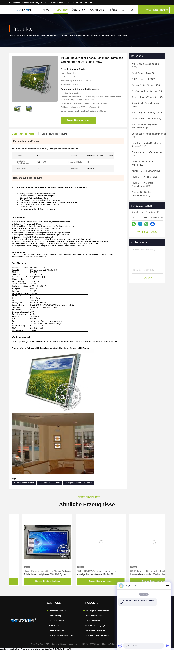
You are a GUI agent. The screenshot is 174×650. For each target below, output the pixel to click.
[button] (13, 547)
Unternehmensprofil (57, 611)
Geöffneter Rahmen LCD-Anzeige (40, 35)
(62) (147, 97)
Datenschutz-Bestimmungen (61, 635)
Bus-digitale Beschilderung (96, 630)
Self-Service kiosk (93, 620)
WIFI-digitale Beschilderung (97, 611)
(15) (147, 154)
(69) (146, 118)
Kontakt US (54, 625)
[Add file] (120, 646)
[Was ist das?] (146, 224)
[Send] (167, 646)
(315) (147, 112)
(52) (144, 163)
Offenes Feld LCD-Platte (49, 483)
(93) (147, 91)
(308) (145, 105)
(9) (146, 144)
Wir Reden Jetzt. (147, 231)
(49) (149, 135)
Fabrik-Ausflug (55, 616)
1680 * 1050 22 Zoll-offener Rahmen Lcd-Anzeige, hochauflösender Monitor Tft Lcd (83, 573)
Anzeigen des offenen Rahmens (78, 483)
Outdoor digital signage (95, 625)
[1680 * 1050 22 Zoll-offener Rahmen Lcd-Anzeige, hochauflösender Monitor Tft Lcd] (87, 541)
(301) (144, 73)
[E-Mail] (152, 224)
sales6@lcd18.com (61, 3)
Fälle (113, 10)
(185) (142, 184)
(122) (144, 126)
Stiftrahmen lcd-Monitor (24, 483)
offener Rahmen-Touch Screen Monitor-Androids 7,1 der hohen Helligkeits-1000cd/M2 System (33, 573)
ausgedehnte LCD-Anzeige (97, 635)
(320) (145, 65)
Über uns (78, 10)
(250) (146, 85)
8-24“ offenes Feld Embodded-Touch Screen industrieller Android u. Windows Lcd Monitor (138, 573)
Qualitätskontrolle (56, 620)
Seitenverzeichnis (56, 630)
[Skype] (140, 224)
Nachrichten (98, 10)
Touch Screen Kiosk (93, 616)
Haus (46, 10)
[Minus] (167, 585)
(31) (142, 194)
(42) (146, 171)
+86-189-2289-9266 (83, 3)
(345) (143, 79)
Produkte (59, 10)
